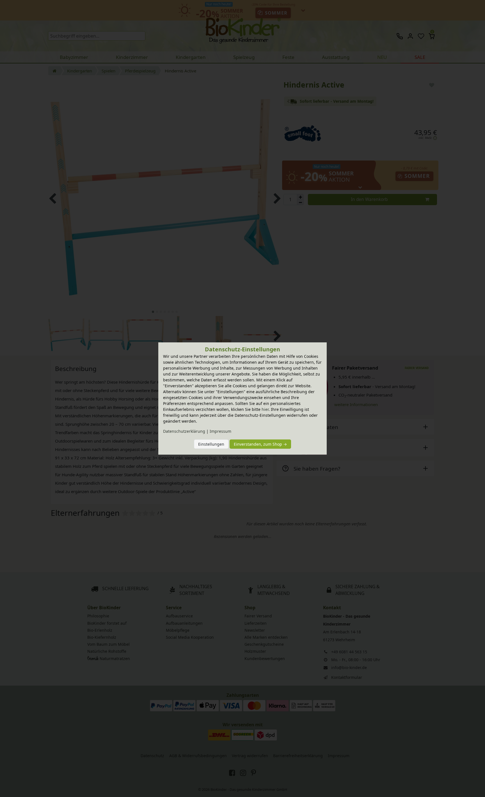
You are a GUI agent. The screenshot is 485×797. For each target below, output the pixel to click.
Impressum (220, 431)
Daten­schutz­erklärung (184, 431)
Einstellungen (211, 444)
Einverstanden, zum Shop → (260, 444)
